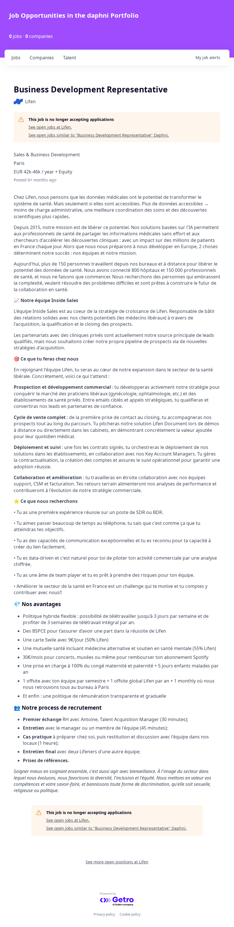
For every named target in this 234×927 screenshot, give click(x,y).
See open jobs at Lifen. (50, 127)
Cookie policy (130, 914)
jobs (16, 57)
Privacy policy (104, 914)
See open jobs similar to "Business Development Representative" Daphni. (99, 135)
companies (42, 57)
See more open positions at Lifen (117, 862)
